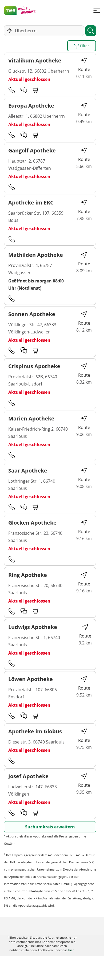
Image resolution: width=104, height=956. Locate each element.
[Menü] (97, 10)
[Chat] (23, 89)
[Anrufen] (11, 89)
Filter (84, 45)
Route (84, 69)
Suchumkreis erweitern (50, 827)
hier (71, 950)
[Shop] (35, 89)
